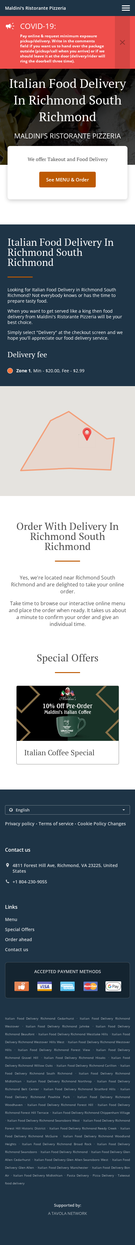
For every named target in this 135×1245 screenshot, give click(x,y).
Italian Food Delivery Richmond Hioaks (75, 1057)
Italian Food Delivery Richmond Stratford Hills (79, 1089)
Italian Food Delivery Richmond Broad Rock (56, 1144)
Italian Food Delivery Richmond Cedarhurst (39, 1018)
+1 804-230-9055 (30, 882)
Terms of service (56, 824)
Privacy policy (20, 824)
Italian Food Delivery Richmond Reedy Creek (82, 1128)
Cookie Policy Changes (102, 824)
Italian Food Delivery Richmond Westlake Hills (73, 1034)
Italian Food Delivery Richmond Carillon (86, 1065)
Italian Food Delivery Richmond (63, 1152)
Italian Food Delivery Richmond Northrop (59, 1081)
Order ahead (18, 939)
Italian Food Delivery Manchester (63, 1167)
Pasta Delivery (78, 1175)
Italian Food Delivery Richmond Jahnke (57, 1026)
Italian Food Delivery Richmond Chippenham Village (91, 1112)
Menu (11, 919)
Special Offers (20, 929)
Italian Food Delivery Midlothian (37, 1175)
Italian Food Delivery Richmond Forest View (54, 1050)
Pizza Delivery (104, 1175)
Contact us (16, 949)
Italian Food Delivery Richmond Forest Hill (60, 1104)
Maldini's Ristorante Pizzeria (35, 8)
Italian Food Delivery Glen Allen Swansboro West (71, 1159)
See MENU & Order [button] (67, 179)
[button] (126, 8)
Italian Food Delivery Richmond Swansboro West (43, 1120)
